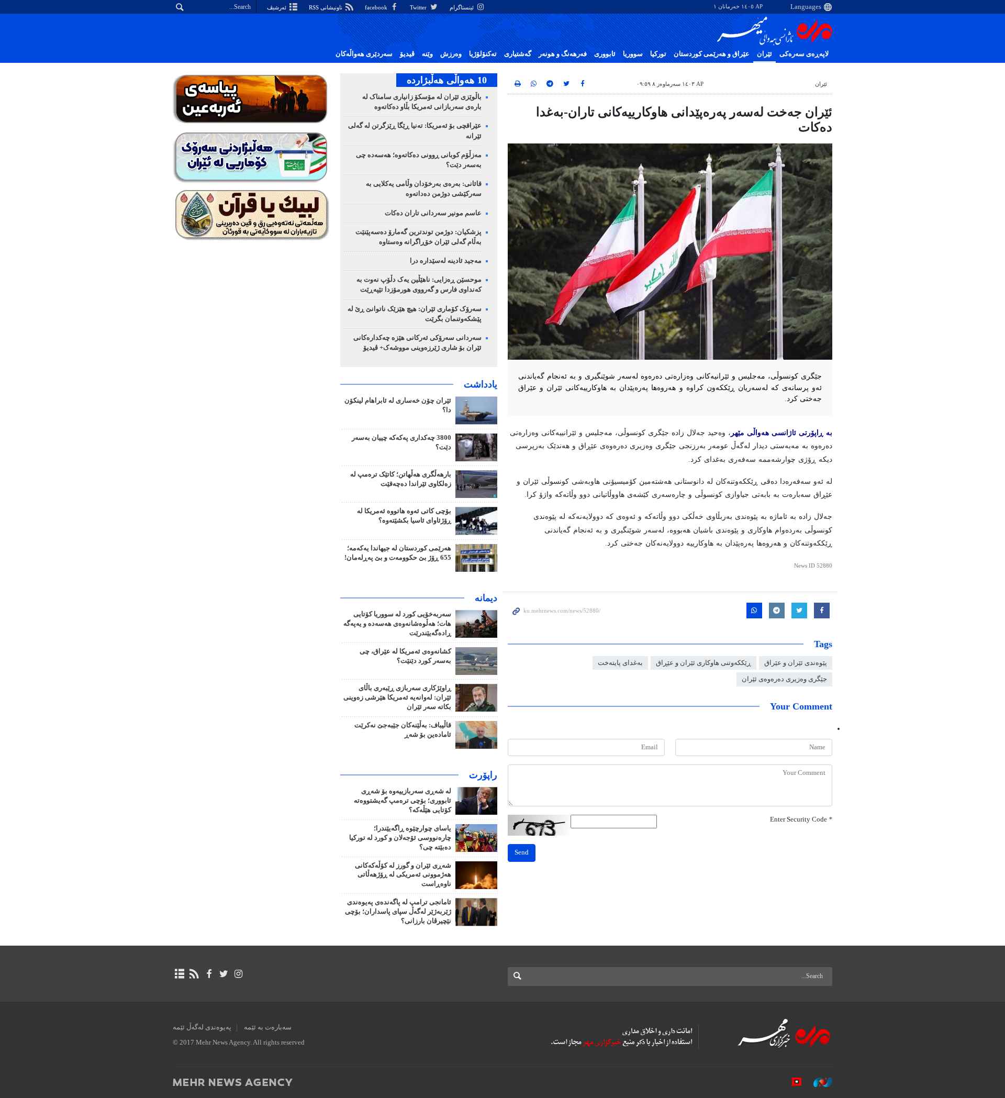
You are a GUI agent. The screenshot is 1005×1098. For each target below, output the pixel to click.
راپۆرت (483, 775)
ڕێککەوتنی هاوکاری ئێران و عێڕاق (703, 663)
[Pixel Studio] (791, 1081)
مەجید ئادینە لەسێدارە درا (446, 260)
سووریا (633, 54)
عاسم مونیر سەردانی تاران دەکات (433, 213)
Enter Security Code (801, 819)
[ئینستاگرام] (238, 974)
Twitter (419, 7)
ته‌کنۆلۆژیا (483, 54)
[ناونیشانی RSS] (193, 974)
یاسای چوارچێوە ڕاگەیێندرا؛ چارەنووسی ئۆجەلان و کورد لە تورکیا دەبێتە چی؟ (400, 838)
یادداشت (480, 384)
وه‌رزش (451, 54)
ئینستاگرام (462, 7)
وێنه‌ (427, 54)
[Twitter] (223, 974)
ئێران (764, 54)
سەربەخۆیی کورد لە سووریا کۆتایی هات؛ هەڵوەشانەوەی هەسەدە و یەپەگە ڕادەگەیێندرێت (397, 624)
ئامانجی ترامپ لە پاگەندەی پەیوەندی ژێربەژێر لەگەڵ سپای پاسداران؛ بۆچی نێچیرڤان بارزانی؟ (398, 912)
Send (522, 852)
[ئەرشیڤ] (179, 974)
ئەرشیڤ (277, 7)
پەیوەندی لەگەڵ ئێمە (202, 1027)
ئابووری (605, 54)
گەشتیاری (517, 54)
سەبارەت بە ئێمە (268, 1027)
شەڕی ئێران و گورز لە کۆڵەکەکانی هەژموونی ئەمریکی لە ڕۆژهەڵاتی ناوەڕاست (403, 875)
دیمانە (486, 598)
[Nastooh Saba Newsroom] (817, 1081)
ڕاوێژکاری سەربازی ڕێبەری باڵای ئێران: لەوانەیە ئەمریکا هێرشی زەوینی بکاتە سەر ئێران (397, 697)
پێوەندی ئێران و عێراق (795, 663)
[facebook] (208, 974)
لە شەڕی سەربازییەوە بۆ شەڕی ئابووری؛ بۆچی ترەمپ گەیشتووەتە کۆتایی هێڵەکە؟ (402, 801)
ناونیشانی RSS (326, 7)
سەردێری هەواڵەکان (364, 54)
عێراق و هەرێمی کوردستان (712, 54)
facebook (377, 7)
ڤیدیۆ (407, 54)
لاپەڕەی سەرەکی (804, 54)
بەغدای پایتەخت (620, 663)
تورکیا (658, 54)
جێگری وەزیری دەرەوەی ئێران (784, 679)
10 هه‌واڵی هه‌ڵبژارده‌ (447, 80)
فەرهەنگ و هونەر (563, 54)
